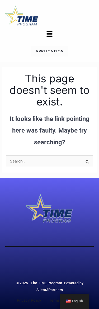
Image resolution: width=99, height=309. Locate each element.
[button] (49, 34)
